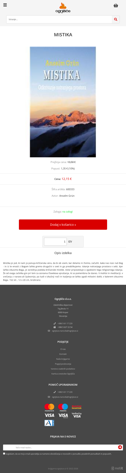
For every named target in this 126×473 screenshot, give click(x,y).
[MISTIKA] (63, 102)
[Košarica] (117, 5)
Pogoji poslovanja (63, 363)
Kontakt (63, 354)
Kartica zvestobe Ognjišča (63, 373)
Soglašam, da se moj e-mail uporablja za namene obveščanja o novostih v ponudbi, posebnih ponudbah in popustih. (59, 453)
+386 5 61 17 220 (65, 323)
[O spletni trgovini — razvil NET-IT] (117, 468)
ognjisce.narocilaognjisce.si (65, 330)
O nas (63, 349)
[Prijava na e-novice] (120, 447)
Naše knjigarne (63, 359)
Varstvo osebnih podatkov (63, 368)
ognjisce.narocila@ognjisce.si (65, 396)
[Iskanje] (116, 19)
